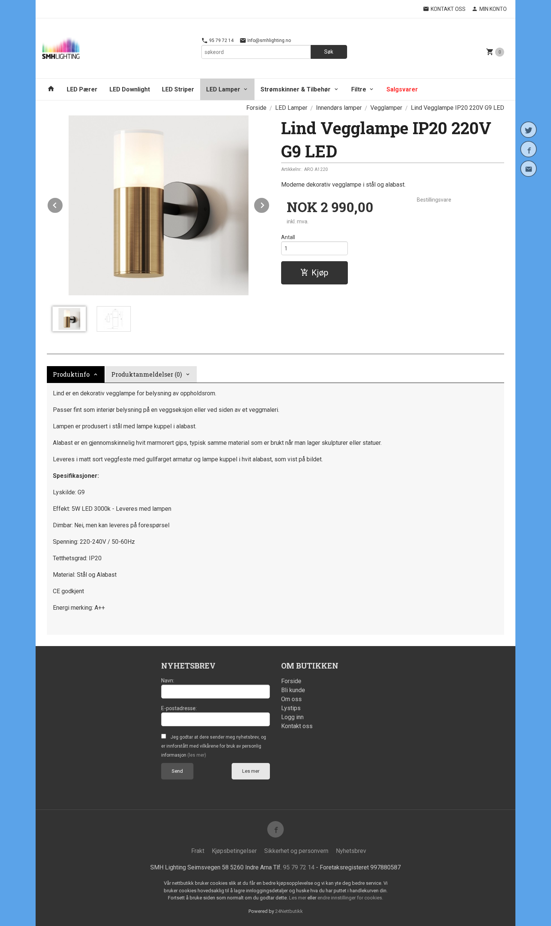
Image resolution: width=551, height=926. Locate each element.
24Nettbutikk (289, 911)
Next (269, 204)
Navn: (167, 681)
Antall (288, 237)
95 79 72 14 (221, 40)
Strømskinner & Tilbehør (296, 89)
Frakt (197, 850)
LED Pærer (82, 89)
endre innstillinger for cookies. (350, 898)
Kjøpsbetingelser (234, 850)
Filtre (358, 89)
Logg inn (292, 717)
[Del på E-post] (528, 168)
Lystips (291, 708)
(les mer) (196, 755)
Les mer (250, 771)
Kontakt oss (297, 726)
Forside (256, 107)
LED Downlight (129, 89)
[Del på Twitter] (528, 129)
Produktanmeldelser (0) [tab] (146, 374)
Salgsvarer (402, 89)
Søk (328, 52)
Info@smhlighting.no (268, 40)
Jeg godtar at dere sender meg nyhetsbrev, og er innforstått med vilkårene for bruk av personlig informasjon (213, 746)
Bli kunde (293, 690)
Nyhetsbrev (351, 850)
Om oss (291, 699)
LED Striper (178, 89)
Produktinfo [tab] (71, 374)
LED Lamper (223, 89)
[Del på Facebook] (528, 149)
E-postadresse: (179, 708)
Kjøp (319, 272)
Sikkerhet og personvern (296, 850)
